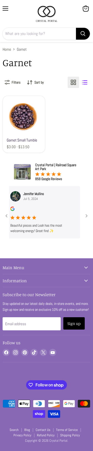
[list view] (84, 82)
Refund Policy (46, 435)
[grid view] (73, 82)
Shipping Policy (70, 435)
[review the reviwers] (10, 209)
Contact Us (43, 430)
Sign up (74, 323)
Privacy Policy (22, 435)
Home (7, 49)
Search (14, 430)
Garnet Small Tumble (22, 140)
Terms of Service (67, 430)
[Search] (83, 34)
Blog (27, 430)
